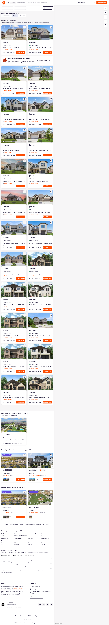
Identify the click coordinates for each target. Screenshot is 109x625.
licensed (11, 602)
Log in (93, 2)
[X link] (51, 604)
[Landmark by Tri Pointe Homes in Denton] (40, 461)
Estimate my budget (44, 60)
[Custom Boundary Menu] (105, 8)
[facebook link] (47, 604)
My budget (83, 2)
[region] (81, 315)
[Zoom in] (105, 12)
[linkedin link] (43, 604)
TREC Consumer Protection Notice (13, 607)
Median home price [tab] (17, 555)
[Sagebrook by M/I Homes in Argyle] (13, 461)
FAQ (16, 616)
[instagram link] (39, 604)
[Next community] (52, 466)
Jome (6, 524)
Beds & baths (6, 8)
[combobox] (34, 2)
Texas (21, 524)
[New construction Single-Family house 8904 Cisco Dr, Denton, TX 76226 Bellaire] (13, 74)
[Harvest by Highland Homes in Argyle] (40, 498)
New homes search (14, 524)
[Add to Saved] (24, 27)
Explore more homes (36, 597)
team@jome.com (36, 589)
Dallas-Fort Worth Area (20, 535)
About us (10, 616)
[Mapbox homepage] (58, 624)
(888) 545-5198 (36, 586)
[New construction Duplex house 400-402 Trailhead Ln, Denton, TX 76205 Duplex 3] (40, 321)
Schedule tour (21, 52)
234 (2, 540)
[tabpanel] (27, 564)
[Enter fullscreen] (105, 21)
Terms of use (43, 616)
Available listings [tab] (29, 555)
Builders (22, 15)
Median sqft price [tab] (5, 555)
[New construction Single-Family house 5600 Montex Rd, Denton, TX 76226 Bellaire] (40, 260)
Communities (6, 15)
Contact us (23, 616)
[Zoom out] (105, 17)
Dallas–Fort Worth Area (30, 524)
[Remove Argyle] (14, 2)
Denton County (40, 524)
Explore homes (102, 2)
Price (17, 8)
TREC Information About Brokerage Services (16, 605)
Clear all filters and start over (41, 22)
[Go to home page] (3, 2)
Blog (36, 616)
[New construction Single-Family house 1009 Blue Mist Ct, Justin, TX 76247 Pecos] (40, 105)
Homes (15, 15)
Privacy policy (27, 619)
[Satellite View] (105, 25)
